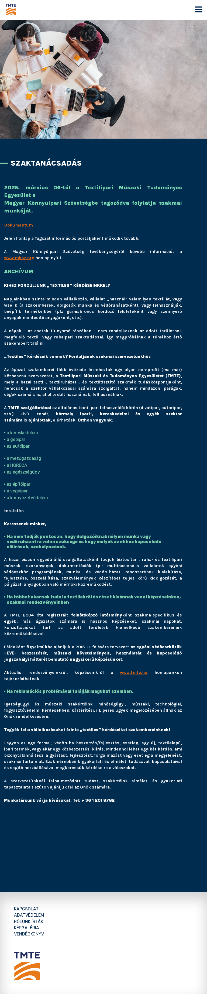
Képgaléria (26, 927)
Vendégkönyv (29, 934)
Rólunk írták (28, 921)
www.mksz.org (19, 257)
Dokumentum (18, 225)
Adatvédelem (29, 915)
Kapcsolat (26, 908)
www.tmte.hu (133, 672)
